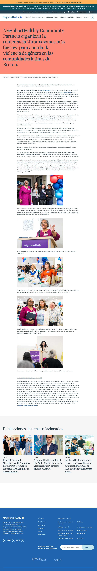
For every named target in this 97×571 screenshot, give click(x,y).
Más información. (76, 2)
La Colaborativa (66, 92)
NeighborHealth (45, 90)
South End (41, 525)
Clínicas (78, 17)
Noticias (5, 77)
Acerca (85, 17)
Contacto (80, 538)
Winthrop (41, 528)
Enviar (87, 547)
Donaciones (82, 12)
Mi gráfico (71, 11)
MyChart (80, 522)
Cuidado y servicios (51, 17)
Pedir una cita (81, 530)
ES (91, 12)
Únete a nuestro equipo (59, 12)
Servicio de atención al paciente (34, 17)
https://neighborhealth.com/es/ (27, 405)
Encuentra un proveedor (42, 12)
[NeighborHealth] (12, 17)
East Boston (42, 522)
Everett (40, 531)
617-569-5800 (28, 12)
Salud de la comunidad (66, 17)
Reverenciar (41, 534)
